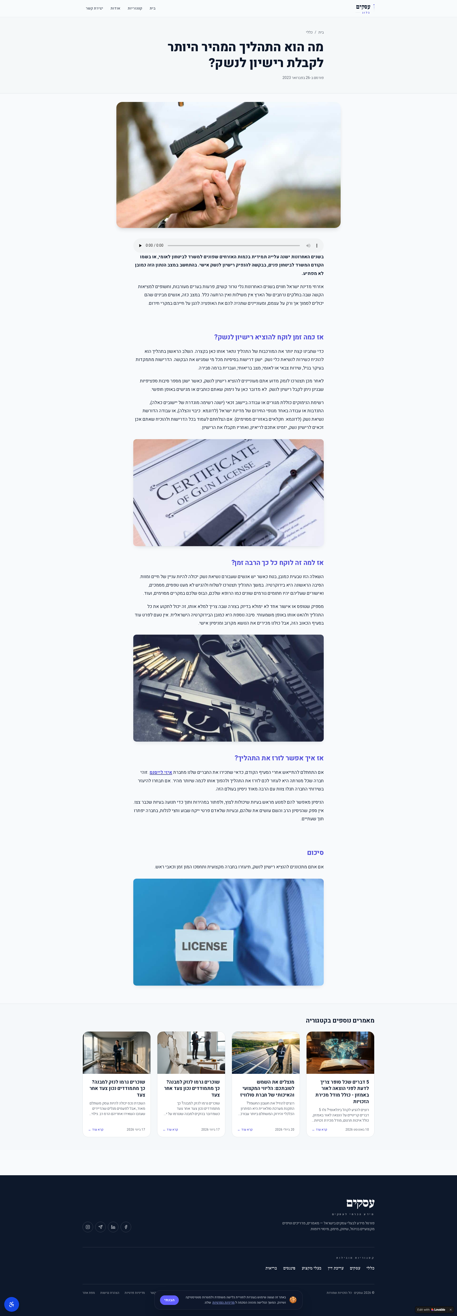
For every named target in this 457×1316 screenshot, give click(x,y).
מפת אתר (89, 1293)
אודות (115, 8)
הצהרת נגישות (109, 1293)
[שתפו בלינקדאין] (113, 1227)
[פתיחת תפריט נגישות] (11, 1304)
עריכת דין (336, 1268)
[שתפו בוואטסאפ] (100, 1227)
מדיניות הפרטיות (223, 1302)
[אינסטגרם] (88, 1227)
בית (153, 8)
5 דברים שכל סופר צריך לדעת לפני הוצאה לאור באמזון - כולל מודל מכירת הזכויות (342, 1092)
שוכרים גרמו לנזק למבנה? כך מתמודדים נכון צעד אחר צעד (192, 1089)
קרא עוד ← (319, 1129)
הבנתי (169, 1300)
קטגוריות (135, 8)
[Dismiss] (450, 1309)
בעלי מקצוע (311, 1268)
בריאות (271, 1268)
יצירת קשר (94, 8)
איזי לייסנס (161, 772)
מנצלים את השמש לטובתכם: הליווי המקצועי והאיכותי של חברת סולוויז (267, 1089)
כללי (309, 32)
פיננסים (289, 1268)
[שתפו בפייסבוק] (126, 1227)
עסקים (355, 1268)
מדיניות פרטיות (135, 1293)
